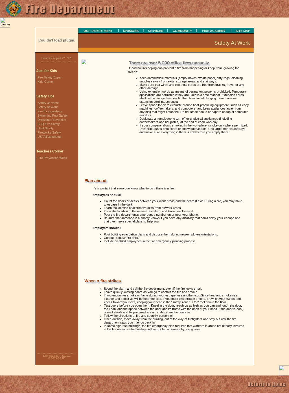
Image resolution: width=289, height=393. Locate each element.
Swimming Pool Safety (53, 115)
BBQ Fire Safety (49, 124)
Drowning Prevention (52, 119)
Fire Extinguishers (50, 111)
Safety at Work (48, 107)
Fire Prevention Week (52, 158)
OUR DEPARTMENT (98, 30)
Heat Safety (46, 128)
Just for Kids (46, 71)
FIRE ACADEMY (213, 30)
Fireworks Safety (49, 132)
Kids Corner (46, 81)
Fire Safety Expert (50, 77)
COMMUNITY (182, 30)
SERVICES (155, 30)
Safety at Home (48, 102)
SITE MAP (243, 30)
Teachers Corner (50, 151)
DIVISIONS (131, 30)
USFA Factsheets (50, 136)
